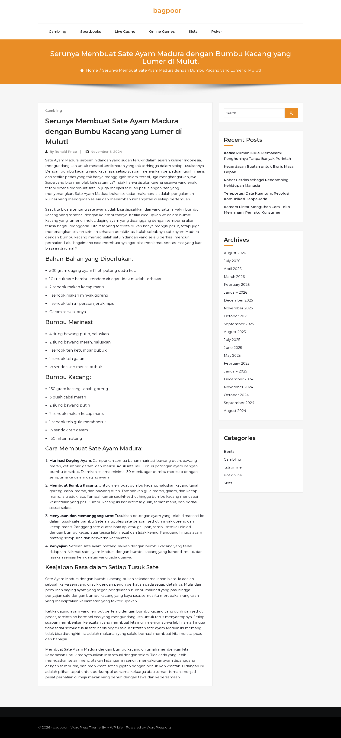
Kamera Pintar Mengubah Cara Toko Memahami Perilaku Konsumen (257, 210)
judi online (233, 467)
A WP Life (115, 727)
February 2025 (237, 363)
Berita (229, 451)
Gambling (57, 31)
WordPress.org (159, 727)
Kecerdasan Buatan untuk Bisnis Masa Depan (258, 169)
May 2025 (232, 355)
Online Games (162, 31)
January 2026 (235, 292)
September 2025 (239, 324)
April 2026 (232, 268)
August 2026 (235, 253)
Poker (216, 31)
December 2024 (238, 379)
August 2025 (235, 332)
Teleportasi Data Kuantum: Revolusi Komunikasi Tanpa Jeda (256, 196)
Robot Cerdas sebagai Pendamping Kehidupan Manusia (256, 183)
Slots (193, 31)
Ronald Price (66, 152)
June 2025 (233, 347)
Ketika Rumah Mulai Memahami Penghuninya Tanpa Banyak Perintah (257, 156)
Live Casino (125, 31)
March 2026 (234, 276)
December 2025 (238, 300)
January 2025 (235, 371)
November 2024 (238, 387)
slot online (233, 475)
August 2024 (235, 410)
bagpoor (167, 10)
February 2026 (237, 284)
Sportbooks (90, 31)
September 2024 (239, 403)
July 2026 (232, 261)
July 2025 (232, 339)
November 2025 (238, 308)
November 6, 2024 (106, 152)
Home (92, 70)
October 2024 (236, 395)
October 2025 (236, 316)
